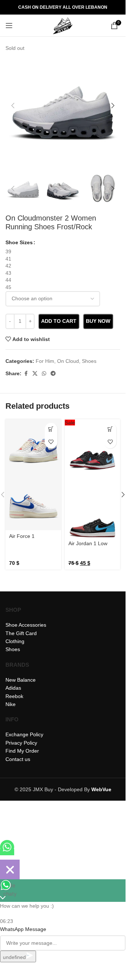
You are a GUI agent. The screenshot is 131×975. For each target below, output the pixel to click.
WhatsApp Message (23, 929)
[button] (12, 105)
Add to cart (58, 321)
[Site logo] (63, 25)
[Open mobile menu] (9, 25)
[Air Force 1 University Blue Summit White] (33, 447)
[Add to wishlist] (51, 442)
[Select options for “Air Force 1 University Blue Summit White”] (51, 429)
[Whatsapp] (7, 852)
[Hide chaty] (10, 869)
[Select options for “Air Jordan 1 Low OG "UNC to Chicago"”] (110, 429)
